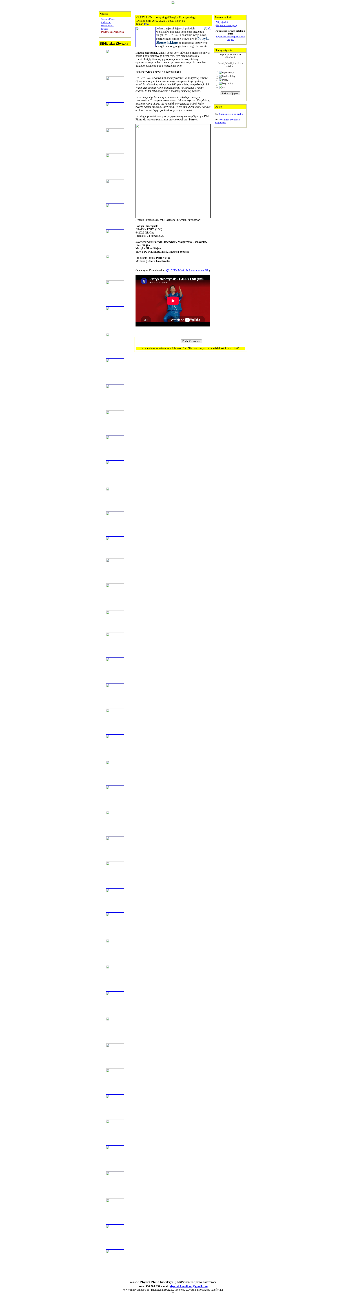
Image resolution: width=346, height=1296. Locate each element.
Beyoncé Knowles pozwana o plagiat (230, 38)
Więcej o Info (222, 22)
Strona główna (108, 19)
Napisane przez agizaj (227, 25)
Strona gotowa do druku (231, 113)
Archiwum (106, 22)
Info (146, 23)
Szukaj (104, 28)
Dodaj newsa (107, 25)
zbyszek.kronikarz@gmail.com (189, 1286)
